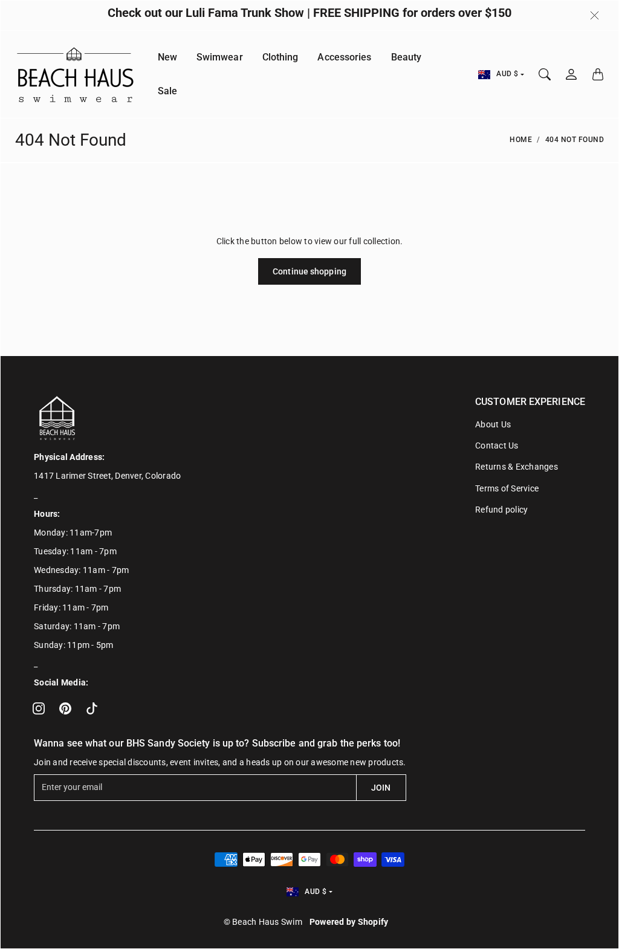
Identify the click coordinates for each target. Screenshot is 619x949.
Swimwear (219, 57)
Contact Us (497, 445)
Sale (167, 91)
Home (521, 139)
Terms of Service (507, 488)
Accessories (344, 57)
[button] (38, 708)
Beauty (406, 57)
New (167, 57)
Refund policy (501, 509)
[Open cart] (598, 74)
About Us (493, 424)
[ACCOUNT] (571, 74)
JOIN (381, 787)
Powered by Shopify (349, 922)
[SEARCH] (544, 74)
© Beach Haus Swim (263, 922)
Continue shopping (309, 271)
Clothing (280, 57)
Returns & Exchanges (516, 466)
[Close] (594, 15)
